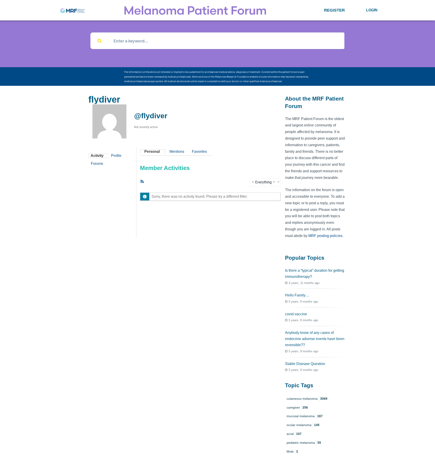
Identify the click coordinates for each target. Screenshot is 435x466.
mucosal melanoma (305, 416)
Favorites (199, 151)
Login (371, 10)
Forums (97, 163)
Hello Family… (297, 295)
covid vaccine (296, 314)
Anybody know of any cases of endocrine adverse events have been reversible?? (314, 339)
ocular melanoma (303, 425)
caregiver (297, 407)
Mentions (176, 151)
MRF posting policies (325, 236)
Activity (97, 156)
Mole (292, 451)
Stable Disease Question (305, 364)
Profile (116, 156)
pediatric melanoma (304, 442)
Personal (152, 151)
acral (294, 434)
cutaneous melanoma (307, 398)
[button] (334, 10)
